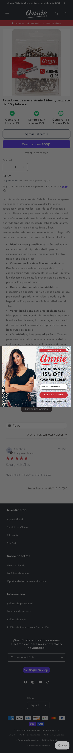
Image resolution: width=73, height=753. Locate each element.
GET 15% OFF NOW (53, 395)
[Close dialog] (68, 349)
